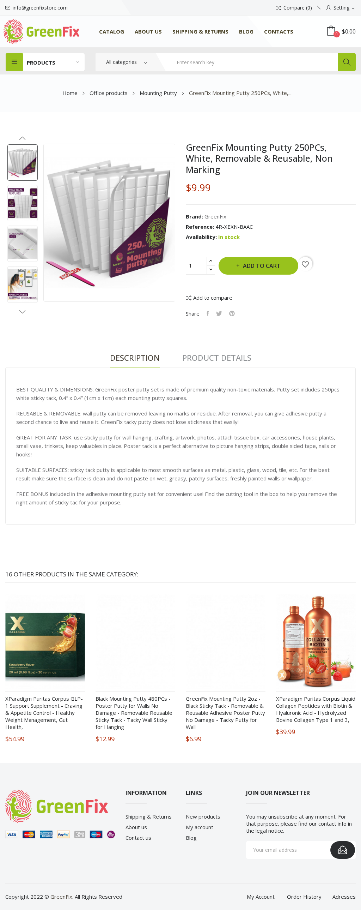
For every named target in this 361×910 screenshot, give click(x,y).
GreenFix (215, 216)
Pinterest (232, 313)
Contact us (138, 837)
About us (136, 827)
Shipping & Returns (149, 816)
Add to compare (212, 297)
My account (199, 827)
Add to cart (262, 266)
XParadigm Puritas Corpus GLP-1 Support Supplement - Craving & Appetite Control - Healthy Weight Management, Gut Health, (44, 712)
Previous (22, 138)
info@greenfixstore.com (40, 7)
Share (208, 313)
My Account (261, 896)
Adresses (344, 896)
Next (22, 311)
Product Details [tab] (216, 358)
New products (203, 816)
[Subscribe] (342, 850)
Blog (191, 837)
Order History (304, 896)
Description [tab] (135, 358)
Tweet (219, 313)
